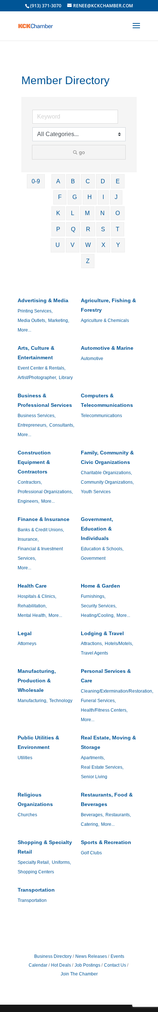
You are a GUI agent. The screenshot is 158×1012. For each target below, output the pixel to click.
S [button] (103, 229)
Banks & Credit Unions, (41, 529)
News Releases (91, 956)
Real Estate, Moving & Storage (108, 742)
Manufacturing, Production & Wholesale (37, 680)
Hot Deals (61, 965)
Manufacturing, (32, 700)
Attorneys (27, 643)
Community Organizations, (107, 482)
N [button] (102, 213)
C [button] (88, 181)
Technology (60, 700)
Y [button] (118, 245)
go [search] (82, 152)
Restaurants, (118, 814)
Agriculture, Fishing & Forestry (108, 305)
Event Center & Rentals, (41, 368)
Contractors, (30, 482)
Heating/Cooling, (98, 615)
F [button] (60, 197)
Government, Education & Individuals (97, 528)
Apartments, (93, 757)
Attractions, (92, 643)
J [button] (116, 197)
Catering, (90, 824)
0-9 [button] (36, 181)
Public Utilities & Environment (38, 742)
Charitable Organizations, (106, 472)
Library (66, 377)
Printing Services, (35, 311)
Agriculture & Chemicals (105, 320)
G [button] (74, 197)
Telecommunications (101, 415)
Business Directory (53, 956)
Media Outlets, (32, 320)
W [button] (88, 245)
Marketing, (58, 320)
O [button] (117, 213)
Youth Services (96, 491)
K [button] (58, 213)
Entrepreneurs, (32, 425)
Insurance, (28, 539)
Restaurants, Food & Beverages (107, 799)
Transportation (36, 890)
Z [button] (88, 261)
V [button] (73, 245)
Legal (25, 633)
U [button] (57, 245)
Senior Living (94, 776)
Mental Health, (32, 615)
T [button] (117, 229)
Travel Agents (94, 653)
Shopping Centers (36, 871)
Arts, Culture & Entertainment (36, 352)
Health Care (32, 586)
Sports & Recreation (106, 842)
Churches (27, 814)
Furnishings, (93, 596)
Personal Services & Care (106, 675)
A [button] (58, 181)
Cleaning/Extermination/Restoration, (117, 691)
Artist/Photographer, (37, 377)
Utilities (25, 757)
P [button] (58, 229)
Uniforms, (61, 862)
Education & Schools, (102, 548)
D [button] (103, 181)
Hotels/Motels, (119, 643)
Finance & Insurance (43, 519)
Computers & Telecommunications (107, 400)
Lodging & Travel (102, 633)
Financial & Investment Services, (40, 553)
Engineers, (28, 501)
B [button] (73, 181)
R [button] (88, 229)
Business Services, (36, 415)
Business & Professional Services (45, 400)
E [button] (118, 181)
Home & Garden (100, 586)
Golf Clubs (91, 852)
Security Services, (98, 605)
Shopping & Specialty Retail (45, 847)
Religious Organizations (35, 799)
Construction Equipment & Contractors (34, 462)
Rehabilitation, (32, 605)
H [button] (89, 197)
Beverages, (92, 814)
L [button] (72, 213)
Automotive (92, 358)
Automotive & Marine (107, 348)
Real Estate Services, (102, 767)
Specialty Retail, (34, 862)
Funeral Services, (98, 700)
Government (93, 558)
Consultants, (61, 425)
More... (24, 330)
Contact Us (115, 965)
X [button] (103, 245)
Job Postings (87, 965)
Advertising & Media (43, 300)
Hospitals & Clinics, (37, 596)
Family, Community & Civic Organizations (107, 457)
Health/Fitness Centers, (104, 710)
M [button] (87, 213)
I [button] (103, 197)
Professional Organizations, (45, 491)
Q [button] (73, 229)
